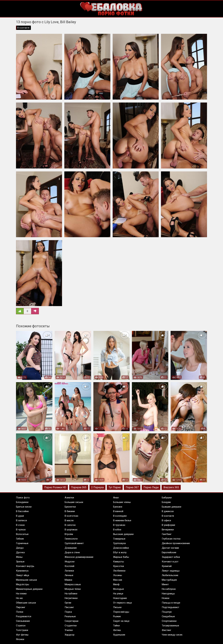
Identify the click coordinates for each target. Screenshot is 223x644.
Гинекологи (71, 538)
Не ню (19, 598)
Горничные (22, 543)
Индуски (69, 561)
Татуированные (170, 625)
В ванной (118, 511)
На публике (71, 593)
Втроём (69, 534)
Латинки (69, 570)
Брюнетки (70, 506)
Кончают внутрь (25, 566)
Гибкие (20, 538)
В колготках (71, 515)
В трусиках (119, 525)
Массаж (117, 579)
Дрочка (20, 552)
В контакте (23, 27)
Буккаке (117, 506)
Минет (165, 584)
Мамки (68, 579)
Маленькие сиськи (26, 579)
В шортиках (71, 529)
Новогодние (120, 598)
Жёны (19, 557)
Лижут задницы (171, 570)
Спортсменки (169, 621)
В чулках (21, 529)
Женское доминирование (79, 557)
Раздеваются (23, 616)
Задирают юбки (171, 557)
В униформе (168, 525)
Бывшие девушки (171, 506)
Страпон (20, 625)
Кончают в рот (170, 561)
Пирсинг (20, 607)
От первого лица (122, 602)
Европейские (169, 552)
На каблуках (169, 589)
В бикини (70, 511)
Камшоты (118, 561)
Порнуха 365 (78, 487)
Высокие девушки (123, 534)
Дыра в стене (72, 552)
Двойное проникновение (176, 543)
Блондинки (22, 502)
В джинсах (168, 511)
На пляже (21, 593)
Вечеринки (168, 529)
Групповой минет (74, 543)
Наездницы (168, 593)
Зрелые (20, 561)
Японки (20, 639)
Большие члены (122, 502)
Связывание (23, 621)
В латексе (21, 520)
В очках (20, 525)
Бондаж (166, 502)
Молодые (118, 589)
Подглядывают (170, 607)
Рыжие (117, 616)
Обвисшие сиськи (26, 602)
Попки (19, 611)
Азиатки (69, 497)
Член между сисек (172, 634)
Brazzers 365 (171, 487)
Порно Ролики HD (55, 487)
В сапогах (70, 525)
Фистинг (166, 630)
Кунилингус (22, 570)
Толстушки (22, 630)
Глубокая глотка (171, 538)
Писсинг (69, 607)
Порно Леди (151, 487)
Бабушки (167, 497)
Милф (116, 584)
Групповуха (119, 543)
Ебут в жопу (120, 552)
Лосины (117, 575)
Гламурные (119, 538)
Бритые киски (24, 506)
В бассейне (22, 511)
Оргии (68, 602)
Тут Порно (115, 487)
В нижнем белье (122, 520)
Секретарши (71, 621)
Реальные (70, 616)
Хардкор (69, 634)
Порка (68, 611)
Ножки (165, 598)
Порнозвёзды (121, 611)
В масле (69, 520)
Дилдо (20, 547)
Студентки (71, 625)
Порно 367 (132, 487)
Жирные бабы (121, 557)
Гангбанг (167, 534)
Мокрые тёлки (73, 589)
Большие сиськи (74, 502)
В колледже (120, 515)
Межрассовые (73, 584)
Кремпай (167, 566)
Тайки (116, 625)
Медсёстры (22, 584)
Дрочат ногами (170, 547)
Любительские (170, 575)
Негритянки (71, 598)
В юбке (117, 529)
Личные (69, 575)
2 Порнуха (97, 487)
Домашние (71, 547)
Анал (116, 497)
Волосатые (22, 534)
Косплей (69, 566)
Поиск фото (23, 497)
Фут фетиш (22, 634)
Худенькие (119, 634)
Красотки (118, 566)
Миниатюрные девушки (29, 589)
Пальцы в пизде (171, 602)
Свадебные (168, 616)
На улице (118, 593)
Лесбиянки (119, 570)
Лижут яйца (22, 575)
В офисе (166, 520)
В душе (20, 515)
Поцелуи (167, 611)
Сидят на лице (121, 621)
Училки (69, 630)
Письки (117, 607)
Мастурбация (169, 579)
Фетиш (117, 630)
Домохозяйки (121, 547)
